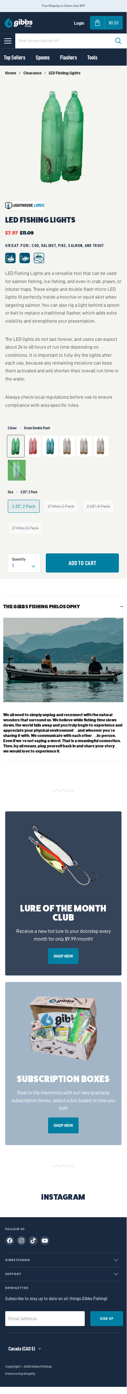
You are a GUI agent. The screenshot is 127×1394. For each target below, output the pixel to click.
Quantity (19, 559)
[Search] (118, 40)
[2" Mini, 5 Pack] (27, 540)
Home (10, 73)
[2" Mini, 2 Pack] (63, 518)
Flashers (68, 57)
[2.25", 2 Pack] (26, 518)
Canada (21, 1348)
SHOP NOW (63, 956)
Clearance (32, 73)
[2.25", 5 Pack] (100, 518)
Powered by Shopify (20, 1374)
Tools (92, 57)
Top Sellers (14, 57)
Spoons (43, 57)
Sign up (106, 1319)
